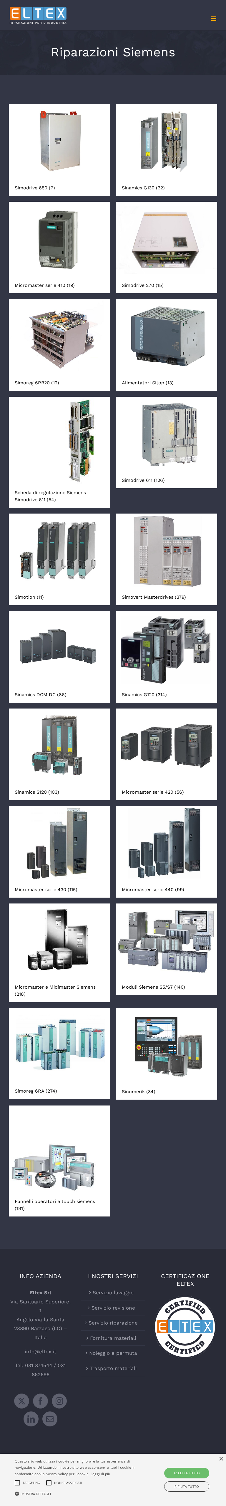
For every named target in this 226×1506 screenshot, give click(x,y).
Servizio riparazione (113, 1323)
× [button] (221, 1459)
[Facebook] (40, 1401)
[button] (78, 1494)
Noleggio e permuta (113, 1353)
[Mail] (49, 1418)
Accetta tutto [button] (187, 1473)
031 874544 (38, 1365)
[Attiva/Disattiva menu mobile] (214, 19)
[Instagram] (59, 1401)
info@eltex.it (40, 1351)
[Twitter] (21, 1401)
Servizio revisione (113, 1308)
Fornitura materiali (113, 1338)
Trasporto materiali (113, 1368)
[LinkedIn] (31, 1418)
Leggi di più (100, 1473)
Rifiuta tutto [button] (187, 1486)
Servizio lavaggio (113, 1292)
